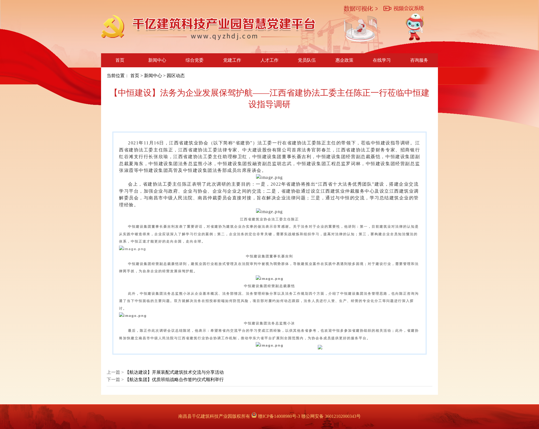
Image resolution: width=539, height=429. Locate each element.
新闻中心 (157, 60)
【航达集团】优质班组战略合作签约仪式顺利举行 (174, 379)
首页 (119, 60)
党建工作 (232, 60)
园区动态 (176, 75)
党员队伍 (307, 60)
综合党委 (195, 60)
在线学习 (382, 60)
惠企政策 (344, 60)
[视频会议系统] (403, 9)
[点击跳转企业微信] (415, 27)
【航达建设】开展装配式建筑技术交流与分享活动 (174, 372)
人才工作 (269, 60)
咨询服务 (419, 60)
